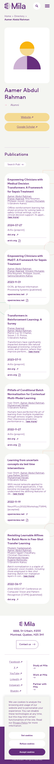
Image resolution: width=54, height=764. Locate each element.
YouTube (15, 673)
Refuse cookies (27, 743)
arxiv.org (12, 240)
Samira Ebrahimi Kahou (20, 275)
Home (7, 16)
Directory (19, 16)
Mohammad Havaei (18, 405)
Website (26, 117)
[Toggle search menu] (36, 6)
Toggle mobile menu (47, 6)
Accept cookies (27, 752)
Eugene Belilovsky (17, 559)
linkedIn (14, 679)
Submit (22, 164)
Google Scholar (26, 127)
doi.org (11, 234)
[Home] (15, 8)
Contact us (25, 644)
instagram (14, 685)
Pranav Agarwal (16, 198)
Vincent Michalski (35, 201)
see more (13, 217)
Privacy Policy (20, 722)
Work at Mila (40, 675)
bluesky (14, 691)
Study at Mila (40, 665)
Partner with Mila (39, 685)
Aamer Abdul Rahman (19, 196)
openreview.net (16, 294)
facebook (14, 661)
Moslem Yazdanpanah (19, 548)
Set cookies (27, 735)
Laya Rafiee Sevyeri (18, 475)
